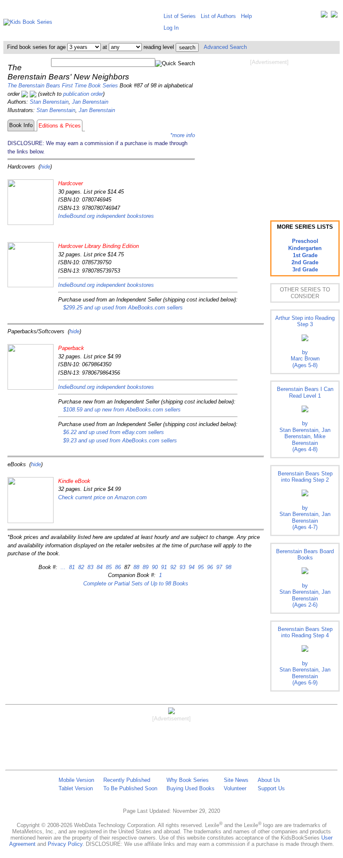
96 (209, 567)
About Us (269, 780)
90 (154, 567)
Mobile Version (76, 780)
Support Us (271, 788)
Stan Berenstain (49, 102)
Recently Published (126, 780)
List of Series (180, 16)
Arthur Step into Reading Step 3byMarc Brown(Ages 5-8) (305, 341)
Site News (236, 780)
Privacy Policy (65, 844)
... (63, 567)
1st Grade (305, 255)
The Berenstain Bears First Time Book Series (63, 85)
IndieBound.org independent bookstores (106, 216)
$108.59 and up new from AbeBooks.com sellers (122, 409)
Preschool (305, 241)
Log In (171, 28)
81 (71, 567)
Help (246, 16)
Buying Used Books (190, 788)
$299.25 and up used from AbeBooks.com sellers (123, 307)
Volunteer (235, 788)
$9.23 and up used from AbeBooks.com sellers (120, 440)
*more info (182, 135)
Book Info (21, 125)
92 (172, 567)
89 (144, 567)
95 (200, 567)
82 (80, 567)
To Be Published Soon (130, 788)
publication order (83, 94)
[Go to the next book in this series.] (33, 94)
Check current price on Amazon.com (102, 497)
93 (181, 567)
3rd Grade (305, 269)
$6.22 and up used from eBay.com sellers (113, 432)
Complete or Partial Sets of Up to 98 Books (135, 583)
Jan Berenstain (90, 102)
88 (135, 567)
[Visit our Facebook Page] (334, 16)
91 (163, 567)
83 (89, 567)
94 (191, 567)
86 (117, 567)
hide (45, 166)
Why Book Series (187, 780)
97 (218, 567)
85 (108, 567)
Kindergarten (305, 248)
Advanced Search (225, 47)
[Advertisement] (269, 133)
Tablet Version (76, 788)
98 (227, 567)
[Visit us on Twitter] (324, 16)
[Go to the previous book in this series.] (24, 94)
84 (98, 567)
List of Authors (218, 16)
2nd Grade (305, 262)
